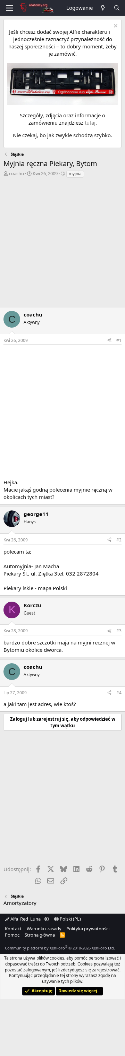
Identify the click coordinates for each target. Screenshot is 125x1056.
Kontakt (13, 928)
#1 (119, 340)
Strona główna (40, 935)
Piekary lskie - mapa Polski (35, 588)
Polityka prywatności (87, 928)
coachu (16, 173)
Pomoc (12, 935)
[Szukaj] (117, 7)
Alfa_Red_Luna (25, 919)
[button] (46, 919)
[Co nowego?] (103, 7)
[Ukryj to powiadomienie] (115, 26)
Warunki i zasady (44, 928)
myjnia (75, 174)
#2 (119, 540)
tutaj (90, 122)
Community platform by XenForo (60, 948)
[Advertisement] (62, 244)
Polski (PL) (70, 919)
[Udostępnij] (109, 341)
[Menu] (9, 8)
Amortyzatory (19, 902)
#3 (119, 631)
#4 (119, 693)
